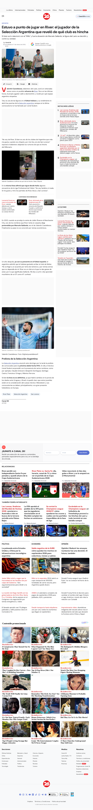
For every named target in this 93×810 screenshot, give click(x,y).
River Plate (6, 394)
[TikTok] (36, 794)
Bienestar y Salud (22, 753)
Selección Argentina (11, 363)
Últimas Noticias (6, 753)
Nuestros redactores (82, 769)
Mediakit (81, 763)
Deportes (5, 23)
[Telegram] (42, 794)
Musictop (64, 763)
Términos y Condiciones (42, 801)
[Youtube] (30, 794)
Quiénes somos (80, 753)
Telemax (63, 761)
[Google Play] (64, 794)
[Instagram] (23, 794)
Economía (36, 544)
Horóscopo (5, 761)
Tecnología (5, 766)
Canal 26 (8, 42)
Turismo (35, 766)
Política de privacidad (82, 761)
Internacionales (21, 761)
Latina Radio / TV (66, 756)
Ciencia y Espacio (38, 753)
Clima (3, 756)
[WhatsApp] (39, 794)
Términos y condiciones (83, 758)
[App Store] (53, 794)
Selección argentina (26, 103)
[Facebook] (20, 794)
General (19, 758)
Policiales (4, 763)
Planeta (35, 761)
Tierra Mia (64, 758)
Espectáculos (6, 758)
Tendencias (20, 766)
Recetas (35, 763)
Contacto (79, 756)
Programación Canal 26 (83, 766)
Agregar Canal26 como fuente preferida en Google (43, 44)
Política (5, 544)
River (36, 91)
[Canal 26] (46, 784)
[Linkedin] (33, 794)
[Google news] (45, 794)
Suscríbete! (83, 452)
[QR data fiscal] (72, 796)
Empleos (78, 771)
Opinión (64, 544)
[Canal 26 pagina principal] (46, 19)
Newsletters (82, 774)
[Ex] (26, 794)
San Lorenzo (35, 394)
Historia (35, 758)
